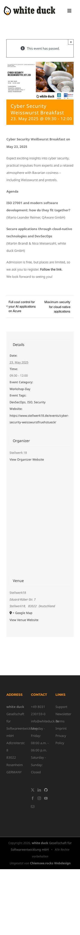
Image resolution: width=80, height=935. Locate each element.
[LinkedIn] (39, 790)
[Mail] (32, 806)
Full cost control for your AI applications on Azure (22, 306)
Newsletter (63, 714)
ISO (29, 402)
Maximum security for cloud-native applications (57, 306)
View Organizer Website (27, 459)
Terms (59, 721)
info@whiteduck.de (45, 721)
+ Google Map (22, 613)
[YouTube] (46, 798)
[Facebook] (32, 798)
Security (39, 402)
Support (61, 706)
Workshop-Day (20, 389)
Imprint (61, 728)
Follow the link (51, 269)
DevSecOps (18, 402)
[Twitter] (32, 790)
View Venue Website (24, 620)
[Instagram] (39, 798)
